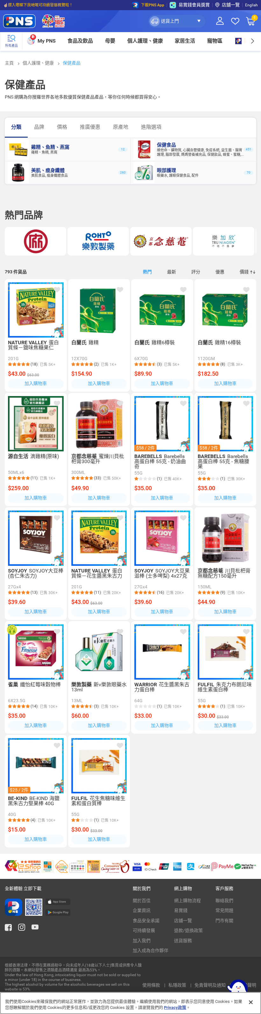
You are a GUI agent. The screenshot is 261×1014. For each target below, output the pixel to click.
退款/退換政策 (188, 930)
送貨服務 (183, 940)
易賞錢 (180, 910)
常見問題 (224, 910)
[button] (176, 21)
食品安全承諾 (146, 920)
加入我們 (142, 940)
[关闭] (251, 1002)
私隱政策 (177, 985)
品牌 (39, 127)
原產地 (120, 127)
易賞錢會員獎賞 (194, 4)
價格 (62, 127)
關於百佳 (142, 900)
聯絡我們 (224, 900)
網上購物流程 (187, 900)
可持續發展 (144, 930)
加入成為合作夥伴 (150, 950)
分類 (16, 127)
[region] (130, 1003)
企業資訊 (142, 910)
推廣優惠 (90, 127)
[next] (252, 41)
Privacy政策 (175, 1007)
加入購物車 (36, 383)
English (251, 5)
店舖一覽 (231, 4)
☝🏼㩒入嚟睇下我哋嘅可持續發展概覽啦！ (38, 5)
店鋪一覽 (183, 920)
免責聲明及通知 (210, 985)
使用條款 (151, 985)
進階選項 (151, 127)
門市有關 (224, 920)
